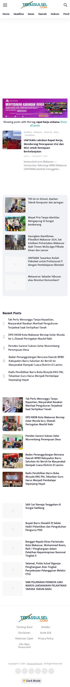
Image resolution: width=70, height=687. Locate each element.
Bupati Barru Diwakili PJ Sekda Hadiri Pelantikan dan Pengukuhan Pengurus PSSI (45, 527)
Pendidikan (30, 135)
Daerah (42, 14)
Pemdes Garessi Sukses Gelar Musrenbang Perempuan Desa (33, 348)
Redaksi (45, 627)
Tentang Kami (24, 627)
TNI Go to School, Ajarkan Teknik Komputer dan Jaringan (45, 201)
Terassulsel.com (34, 664)
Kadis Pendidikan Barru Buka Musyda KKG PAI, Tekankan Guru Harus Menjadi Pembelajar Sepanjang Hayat (35, 376)
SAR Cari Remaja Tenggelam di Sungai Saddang (43, 506)
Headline (19, 14)
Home (6, 14)
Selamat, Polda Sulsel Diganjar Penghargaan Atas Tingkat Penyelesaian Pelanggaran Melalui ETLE (45, 568)
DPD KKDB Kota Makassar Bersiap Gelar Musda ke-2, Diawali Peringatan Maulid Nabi (36, 337)
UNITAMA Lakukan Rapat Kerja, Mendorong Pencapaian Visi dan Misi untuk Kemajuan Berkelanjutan (44, 146)
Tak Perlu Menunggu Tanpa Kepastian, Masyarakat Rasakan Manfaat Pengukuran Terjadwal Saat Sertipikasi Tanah (33, 323)
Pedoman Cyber (24, 638)
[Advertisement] (35, 58)
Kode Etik (45, 633)
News (31, 14)
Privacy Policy (45, 638)
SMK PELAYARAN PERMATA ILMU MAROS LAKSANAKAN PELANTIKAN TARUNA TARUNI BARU (45, 586)
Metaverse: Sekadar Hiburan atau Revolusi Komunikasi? (44, 278)
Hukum (55, 14)
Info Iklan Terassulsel (24, 646)
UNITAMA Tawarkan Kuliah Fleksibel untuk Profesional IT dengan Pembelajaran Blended (46, 261)
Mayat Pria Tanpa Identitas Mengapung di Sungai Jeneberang (43, 221)
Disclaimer (24, 633)
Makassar (38, 132)
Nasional (48, 132)
